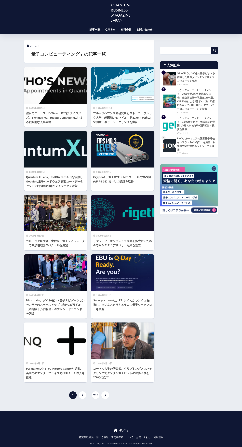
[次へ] (105, 395)
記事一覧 (95, 29)
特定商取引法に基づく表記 (93, 437)
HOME (123, 430)
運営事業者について (122, 437)
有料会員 (126, 29)
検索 (214, 50)
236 (95, 395)
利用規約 (158, 437)
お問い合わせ (144, 29)
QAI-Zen (110, 29)
